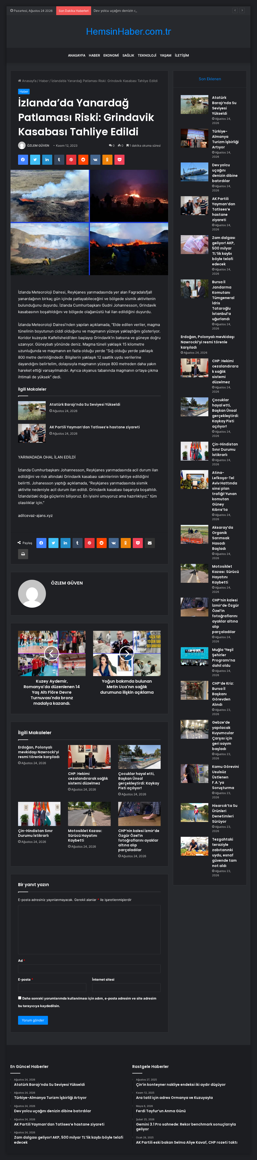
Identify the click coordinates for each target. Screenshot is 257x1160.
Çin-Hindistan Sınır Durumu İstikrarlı (35, 833)
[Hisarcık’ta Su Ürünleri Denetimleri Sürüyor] (194, 812)
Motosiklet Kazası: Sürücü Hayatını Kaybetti (85, 835)
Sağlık (128, 55)
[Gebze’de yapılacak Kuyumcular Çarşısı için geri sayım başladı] (194, 729)
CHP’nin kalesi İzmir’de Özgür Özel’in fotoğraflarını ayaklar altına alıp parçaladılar (138, 840)
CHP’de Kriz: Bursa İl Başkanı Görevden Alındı (223, 694)
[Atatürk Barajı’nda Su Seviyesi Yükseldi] (32, 410)
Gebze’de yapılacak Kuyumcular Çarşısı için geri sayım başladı (223, 735)
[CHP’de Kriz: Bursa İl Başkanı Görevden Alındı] (194, 690)
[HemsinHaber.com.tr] (128, 31)
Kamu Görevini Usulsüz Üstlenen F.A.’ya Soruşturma (225, 777)
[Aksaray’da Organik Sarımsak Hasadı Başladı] (194, 534)
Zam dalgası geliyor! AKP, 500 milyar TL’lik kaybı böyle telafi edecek (223, 251)
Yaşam (165, 55)
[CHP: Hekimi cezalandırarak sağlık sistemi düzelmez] (89, 757)
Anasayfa (76, 55)
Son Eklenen (210, 78)
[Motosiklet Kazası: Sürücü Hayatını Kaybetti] (89, 814)
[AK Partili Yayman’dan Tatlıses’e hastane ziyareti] (32, 433)
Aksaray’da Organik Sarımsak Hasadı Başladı (222, 538)
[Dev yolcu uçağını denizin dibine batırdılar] (194, 171)
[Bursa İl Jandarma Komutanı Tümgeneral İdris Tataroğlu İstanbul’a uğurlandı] (194, 288)
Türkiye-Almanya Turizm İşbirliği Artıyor (225, 139)
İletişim (182, 55)
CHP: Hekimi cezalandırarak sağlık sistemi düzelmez (88, 778)
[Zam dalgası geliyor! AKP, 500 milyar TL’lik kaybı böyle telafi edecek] (194, 244)
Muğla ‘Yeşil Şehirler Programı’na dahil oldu (223, 657)
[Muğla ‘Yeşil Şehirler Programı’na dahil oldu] (194, 656)
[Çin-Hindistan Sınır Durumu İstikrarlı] (39, 814)
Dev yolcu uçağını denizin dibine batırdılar (126, 11)
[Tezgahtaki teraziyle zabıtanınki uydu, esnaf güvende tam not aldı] (194, 846)
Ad (21, 961)
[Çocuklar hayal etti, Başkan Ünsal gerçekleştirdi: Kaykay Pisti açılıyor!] (139, 757)
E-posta (25, 979)
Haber (94, 55)
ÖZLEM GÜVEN (38, 145)
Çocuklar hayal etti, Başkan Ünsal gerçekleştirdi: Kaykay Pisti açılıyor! (138, 781)
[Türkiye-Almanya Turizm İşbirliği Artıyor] (194, 138)
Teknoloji (147, 55)
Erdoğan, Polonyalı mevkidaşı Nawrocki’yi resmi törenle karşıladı (38, 752)
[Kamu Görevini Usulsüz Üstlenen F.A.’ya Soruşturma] (194, 773)
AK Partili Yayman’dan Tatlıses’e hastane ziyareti (94, 427)
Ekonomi (111, 55)
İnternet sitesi (103, 979)
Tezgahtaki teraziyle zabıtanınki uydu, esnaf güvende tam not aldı (224, 852)
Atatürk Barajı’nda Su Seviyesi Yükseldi (84, 404)
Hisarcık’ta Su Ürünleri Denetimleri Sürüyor (224, 813)
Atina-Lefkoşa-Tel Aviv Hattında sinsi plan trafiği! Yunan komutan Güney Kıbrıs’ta (224, 491)
